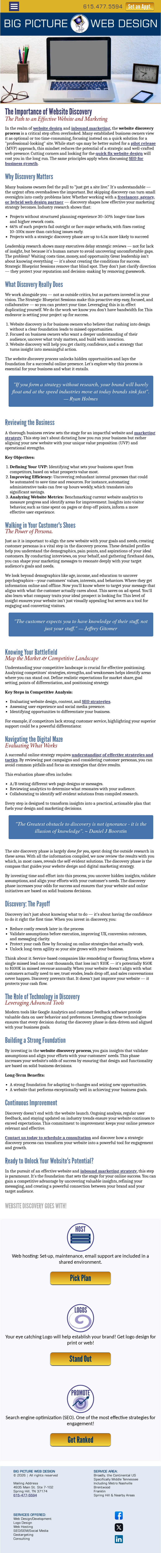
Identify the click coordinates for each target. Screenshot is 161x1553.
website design (47, 128)
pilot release (143, 143)
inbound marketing (90, 128)
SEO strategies (96, 701)
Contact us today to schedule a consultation (48, 1137)
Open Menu (14, 6)
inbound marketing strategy (108, 1171)
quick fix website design (119, 153)
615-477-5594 (25, 1495)
